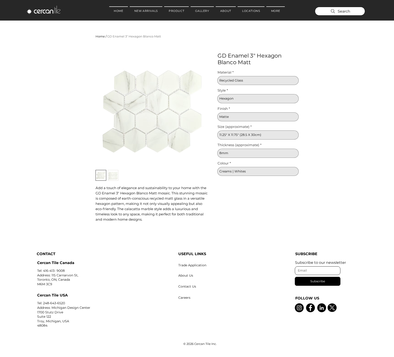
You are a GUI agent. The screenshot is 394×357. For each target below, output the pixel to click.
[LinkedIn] (321, 307)
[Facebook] (310, 307)
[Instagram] (299, 307)
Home (100, 36)
